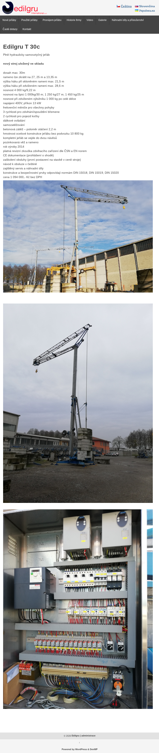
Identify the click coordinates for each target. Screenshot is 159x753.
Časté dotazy (10, 29)
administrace (88, 736)
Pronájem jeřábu (52, 20)
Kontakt (27, 29)
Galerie (102, 20)
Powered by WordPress (74, 749)
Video (90, 20)
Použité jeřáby (29, 20)
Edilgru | (76, 736)
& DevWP (93, 749)
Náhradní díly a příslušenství (128, 20)
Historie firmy (74, 20)
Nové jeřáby (9, 20)
